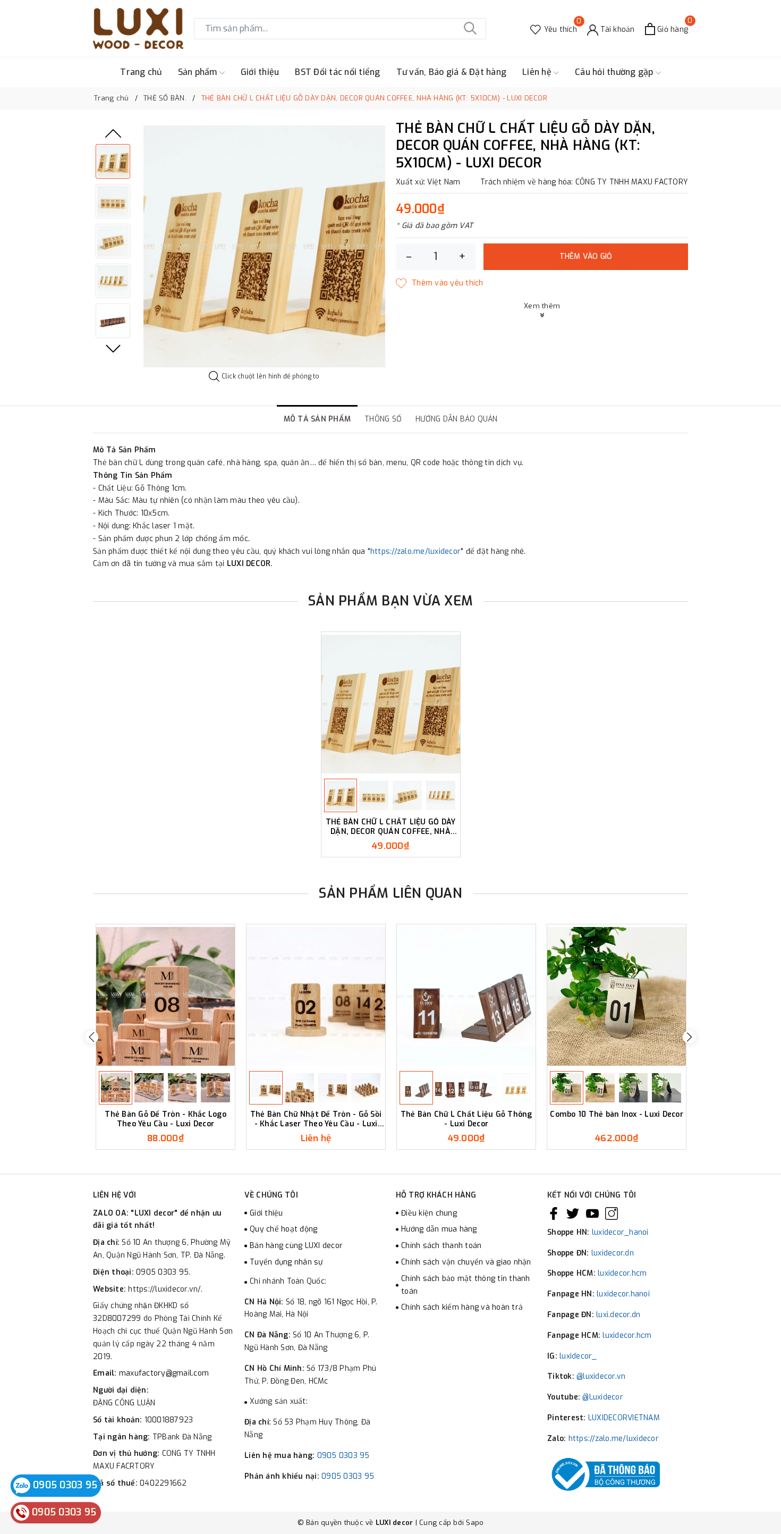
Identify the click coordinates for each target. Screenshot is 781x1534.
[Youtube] (592, 1213)
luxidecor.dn (612, 1253)
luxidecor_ (578, 1356)
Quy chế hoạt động (283, 1229)
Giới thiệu (260, 72)
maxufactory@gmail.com (164, 1373)
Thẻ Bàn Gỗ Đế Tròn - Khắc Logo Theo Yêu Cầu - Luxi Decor (165, 1119)
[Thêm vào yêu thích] (439, 283)
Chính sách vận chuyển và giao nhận (466, 1262)
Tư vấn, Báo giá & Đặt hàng (451, 72)
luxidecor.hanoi (623, 1294)
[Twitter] (572, 1213)
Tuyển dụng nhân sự (286, 1262)
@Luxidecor (602, 1397)
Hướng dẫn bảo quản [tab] (456, 419)
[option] (264, 246)
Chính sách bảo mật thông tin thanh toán (465, 1285)
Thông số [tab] (383, 419)
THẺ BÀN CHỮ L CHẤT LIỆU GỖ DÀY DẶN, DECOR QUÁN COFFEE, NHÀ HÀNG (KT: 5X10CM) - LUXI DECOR (391, 826)
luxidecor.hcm (622, 1273)
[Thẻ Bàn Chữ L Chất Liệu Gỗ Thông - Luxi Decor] (466, 996)
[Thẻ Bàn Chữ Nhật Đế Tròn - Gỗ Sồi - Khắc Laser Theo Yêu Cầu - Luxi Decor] (316, 996)
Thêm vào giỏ (586, 256)
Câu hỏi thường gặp (615, 72)
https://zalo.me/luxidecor (415, 551)
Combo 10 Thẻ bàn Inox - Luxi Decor (616, 1114)
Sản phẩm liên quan (390, 893)
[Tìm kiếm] (470, 29)
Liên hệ (538, 72)
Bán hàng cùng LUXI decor (296, 1246)
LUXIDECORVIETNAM (624, 1418)
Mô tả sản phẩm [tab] (317, 419)
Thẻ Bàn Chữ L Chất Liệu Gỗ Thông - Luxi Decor (466, 1119)
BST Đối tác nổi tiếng (337, 72)
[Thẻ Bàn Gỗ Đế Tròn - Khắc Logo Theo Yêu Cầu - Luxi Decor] (165, 996)
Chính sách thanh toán (441, 1246)
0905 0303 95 (343, 1456)
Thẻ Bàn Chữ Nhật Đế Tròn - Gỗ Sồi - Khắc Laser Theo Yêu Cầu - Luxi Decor (315, 1119)
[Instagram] (611, 1213)
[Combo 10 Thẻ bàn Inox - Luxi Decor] (616, 996)
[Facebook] (553, 1213)
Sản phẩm (198, 72)
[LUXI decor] (138, 28)
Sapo (474, 1522)
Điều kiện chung (429, 1213)
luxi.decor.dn (618, 1315)
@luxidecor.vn (600, 1376)
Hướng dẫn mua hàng (439, 1229)
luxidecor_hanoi (620, 1232)
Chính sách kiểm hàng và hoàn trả (462, 1307)
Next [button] (113, 349)
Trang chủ (141, 72)
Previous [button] (113, 133)
